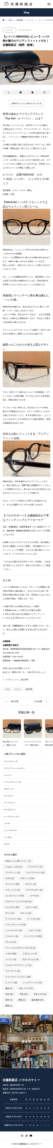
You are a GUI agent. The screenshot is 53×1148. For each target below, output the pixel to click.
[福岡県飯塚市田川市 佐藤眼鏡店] (18, 4)
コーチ (7, 823)
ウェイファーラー (35, 872)
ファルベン (11, 936)
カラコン (30, 884)
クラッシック (12, 890)
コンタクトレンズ (14, 896)
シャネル (8, 837)
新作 (8, 1000)
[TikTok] (26, 1135)
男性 (21, 1000)
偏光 (8, 988)
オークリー (9, 796)
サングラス (12, 907)
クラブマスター (34, 890)
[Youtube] (31, 1135)
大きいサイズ (25, 988)
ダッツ (9, 913)
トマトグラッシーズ (12, 782)
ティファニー (9, 803)
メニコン (10, 959)
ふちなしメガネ (13, 867)
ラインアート (12, 971)
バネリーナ (34, 930)
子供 (23, 994)
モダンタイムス (30, 959)
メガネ (8, 679)
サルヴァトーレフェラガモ (18, 901)
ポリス (7, 844)
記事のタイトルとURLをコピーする (26, 103)
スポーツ (31, 907)
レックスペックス (11, 816)
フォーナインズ (10, 761)
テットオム (33, 919)
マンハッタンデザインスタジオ (20, 948)
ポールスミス (9, 809)
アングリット (12, 872)
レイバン (9, 30)
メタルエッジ (30, 953)
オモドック (9, 789)
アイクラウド (35, 867)
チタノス (25, 913)
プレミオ (10, 942)
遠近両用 (24, 679)
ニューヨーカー (10, 830)
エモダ (9, 878)
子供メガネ (40, 994)
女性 (9, 994)
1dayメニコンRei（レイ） (18, 861)
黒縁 (8, 1006)
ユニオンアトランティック (18, 965)
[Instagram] (22, 1135)
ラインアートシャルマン (14, 768)
